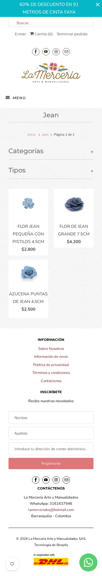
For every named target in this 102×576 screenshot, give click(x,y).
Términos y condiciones (51, 372)
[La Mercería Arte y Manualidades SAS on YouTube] (46, 51)
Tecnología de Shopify (51, 545)
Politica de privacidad (51, 364)
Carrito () (43, 34)
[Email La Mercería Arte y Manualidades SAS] (66, 51)
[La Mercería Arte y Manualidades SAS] (51, 73)
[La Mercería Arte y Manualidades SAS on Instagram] (56, 51)
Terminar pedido (72, 34)
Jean (51, 115)
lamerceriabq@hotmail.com (51, 509)
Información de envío (51, 356)
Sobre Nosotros (51, 348)
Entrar (20, 34)
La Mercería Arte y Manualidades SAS (57, 538)
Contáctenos (51, 381)
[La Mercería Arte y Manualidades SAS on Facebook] (35, 51)
